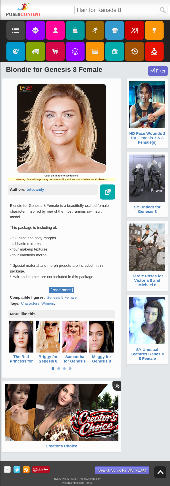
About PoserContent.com (86, 478)
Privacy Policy (60, 478)
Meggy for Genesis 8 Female (101, 361)
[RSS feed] (26, 470)
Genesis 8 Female (61, 297)
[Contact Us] (7, 470)
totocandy (35, 189)
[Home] (23, 9)
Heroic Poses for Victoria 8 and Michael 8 (147, 280)
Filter (161, 71)
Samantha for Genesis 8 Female (75, 361)
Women (47, 303)
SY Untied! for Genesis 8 (147, 209)
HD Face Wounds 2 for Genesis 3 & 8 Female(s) (147, 138)
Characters (30, 303)
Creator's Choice (61, 446)
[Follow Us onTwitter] (17, 470)
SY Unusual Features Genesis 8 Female (147, 354)
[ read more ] (61, 290)
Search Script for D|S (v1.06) (122, 470)
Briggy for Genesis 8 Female (48, 361)
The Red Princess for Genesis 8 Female (21, 363)
